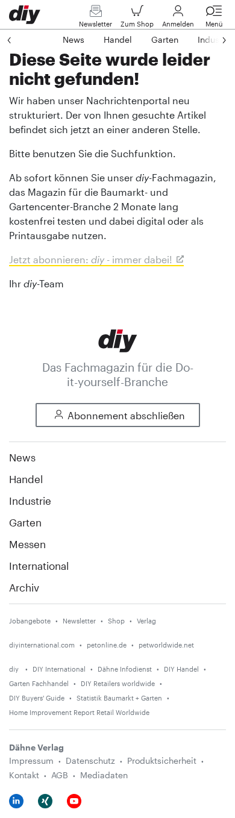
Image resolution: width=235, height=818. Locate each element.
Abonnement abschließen (126, 415)
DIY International (59, 669)
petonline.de (107, 645)
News (22, 457)
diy (14, 669)
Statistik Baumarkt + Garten (119, 698)
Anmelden (178, 24)
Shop (116, 621)
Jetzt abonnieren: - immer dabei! (90, 259)
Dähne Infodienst (125, 669)
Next (212, 39)
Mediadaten (104, 775)
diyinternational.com (42, 645)
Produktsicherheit (161, 760)
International (39, 566)
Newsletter (95, 24)
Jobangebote (30, 621)
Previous (21, 39)
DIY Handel (181, 669)
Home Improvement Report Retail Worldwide (79, 712)
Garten (25, 522)
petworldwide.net (166, 645)
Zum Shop (137, 24)
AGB (59, 775)
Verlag (146, 621)
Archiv (24, 587)
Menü (214, 24)
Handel (26, 479)
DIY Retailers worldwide (118, 683)
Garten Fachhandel (39, 683)
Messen (27, 544)
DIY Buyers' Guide (36, 698)
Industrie (30, 501)
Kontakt (24, 775)
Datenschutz (90, 760)
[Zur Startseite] (117, 339)
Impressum (31, 760)
